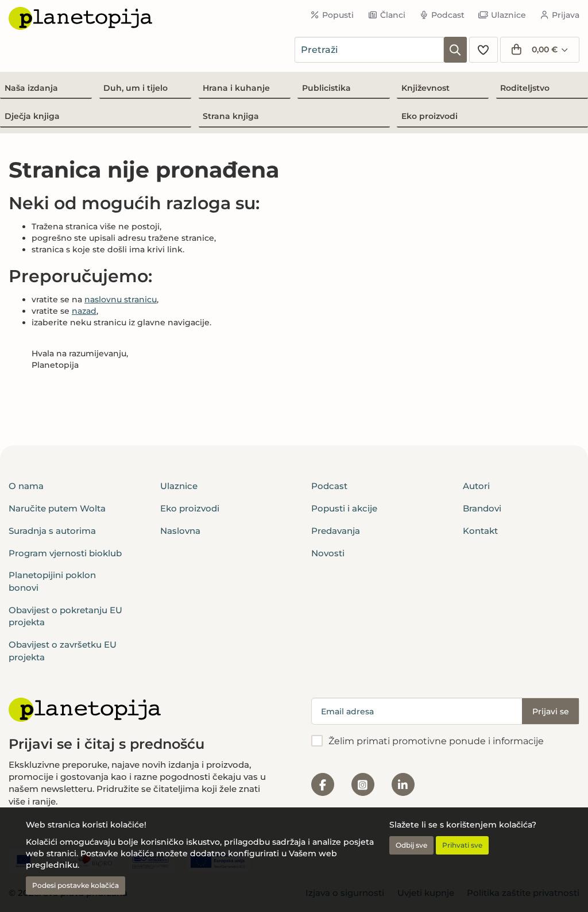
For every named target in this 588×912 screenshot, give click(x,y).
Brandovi (482, 508)
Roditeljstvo (525, 88)
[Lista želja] (483, 50)
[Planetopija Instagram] (362, 784)
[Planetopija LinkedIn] (403, 784)
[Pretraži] (455, 50)
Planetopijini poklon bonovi (52, 580)
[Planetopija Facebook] (322, 784)
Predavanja (335, 530)
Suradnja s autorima (52, 530)
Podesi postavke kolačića (75, 885)
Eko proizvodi (429, 116)
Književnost (425, 88)
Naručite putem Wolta (57, 508)
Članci (392, 15)
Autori (476, 485)
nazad (84, 311)
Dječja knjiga (32, 116)
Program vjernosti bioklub (65, 553)
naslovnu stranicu (120, 299)
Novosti (328, 553)
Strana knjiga (231, 116)
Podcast (448, 15)
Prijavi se (550, 711)
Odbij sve (411, 845)
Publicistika (326, 88)
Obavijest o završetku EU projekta (63, 650)
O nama (26, 485)
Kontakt (480, 530)
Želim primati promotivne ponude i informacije (436, 741)
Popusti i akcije (344, 508)
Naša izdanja (31, 88)
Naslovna (180, 530)
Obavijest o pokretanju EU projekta (65, 616)
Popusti (338, 15)
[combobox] (369, 50)
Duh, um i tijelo (135, 88)
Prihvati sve (462, 845)
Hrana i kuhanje (236, 88)
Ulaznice (508, 15)
